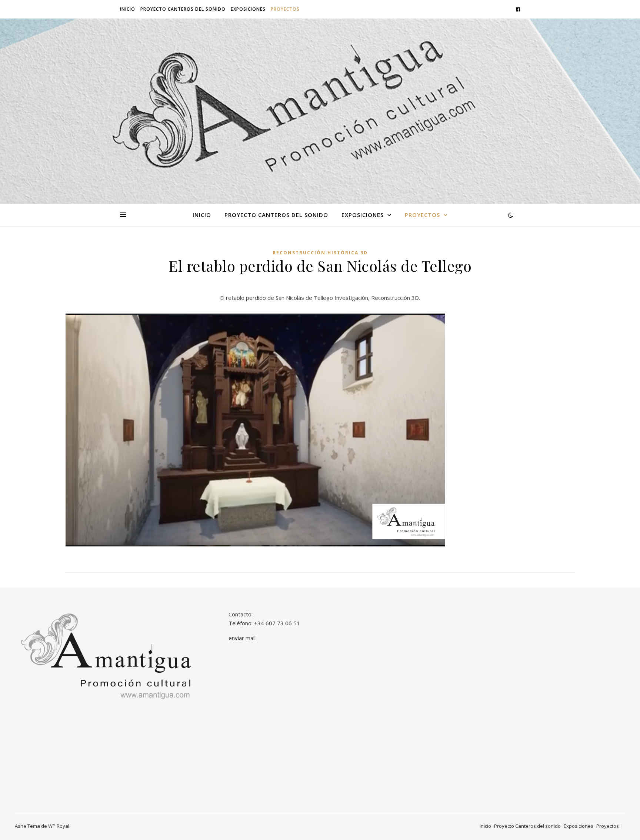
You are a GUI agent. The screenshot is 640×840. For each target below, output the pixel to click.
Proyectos (285, 9)
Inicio (127, 9)
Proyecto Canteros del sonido (183, 9)
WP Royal (58, 826)
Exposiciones (248, 9)
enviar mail (242, 638)
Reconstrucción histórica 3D (320, 253)
